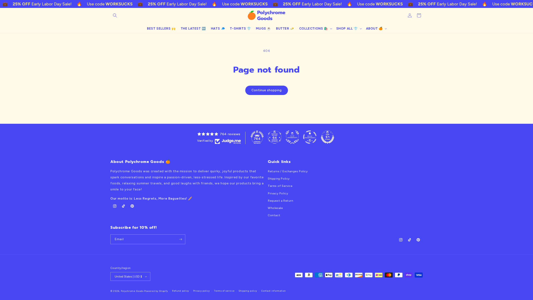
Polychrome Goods (132, 291)
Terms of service (224, 291)
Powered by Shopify (156, 291)
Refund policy (180, 291)
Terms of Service (280, 186)
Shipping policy (248, 291)
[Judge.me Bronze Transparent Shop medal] (309, 137)
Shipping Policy (279, 178)
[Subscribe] (180, 239)
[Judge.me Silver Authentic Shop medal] (292, 137)
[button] (115, 15)
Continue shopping (267, 90)
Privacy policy (201, 291)
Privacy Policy (278, 193)
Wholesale (275, 208)
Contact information (273, 291)
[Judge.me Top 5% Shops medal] (327, 137)
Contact (274, 215)
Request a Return (280, 200)
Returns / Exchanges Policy (288, 171)
